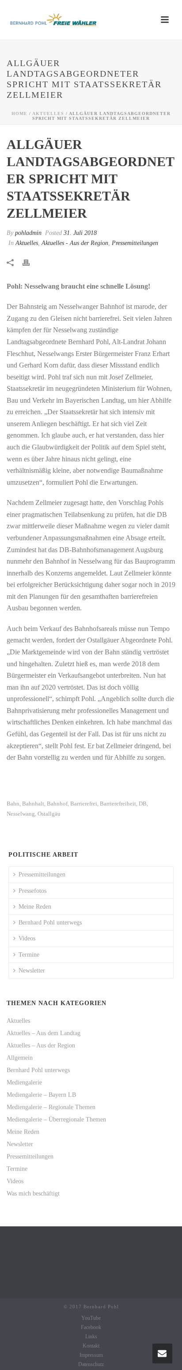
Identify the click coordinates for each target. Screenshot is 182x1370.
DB (143, 803)
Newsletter (32, 970)
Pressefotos (32, 890)
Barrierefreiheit (118, 803)
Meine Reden (35, 906)
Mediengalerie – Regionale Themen (51, 1107)
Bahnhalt (33, 803)
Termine (29, 954)
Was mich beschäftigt (33, 1193)
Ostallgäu (49, 814)
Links (91, 1336)
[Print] (30, 262)
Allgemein (20, 1057)
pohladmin (28, 233)
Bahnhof (57, 803)
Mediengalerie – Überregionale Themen (56, 1119)
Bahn (13, 803)
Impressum (91, 1355)
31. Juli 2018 (80, 233)
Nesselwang (21, 814)
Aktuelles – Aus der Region (41, 1045)
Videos (27, 938)
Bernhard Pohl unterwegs (50, 922)
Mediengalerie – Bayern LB (41, 1095)
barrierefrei (83, 803)
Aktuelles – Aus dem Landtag (43, 1033)
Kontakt (91, 1346)
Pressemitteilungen (135, 243)
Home (19, 113)
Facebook (91, 1327)
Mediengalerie (24, 1082)
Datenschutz (91, 1364)
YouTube (91, 1318)
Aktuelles (48, 113)
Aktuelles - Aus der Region (75, 243)
